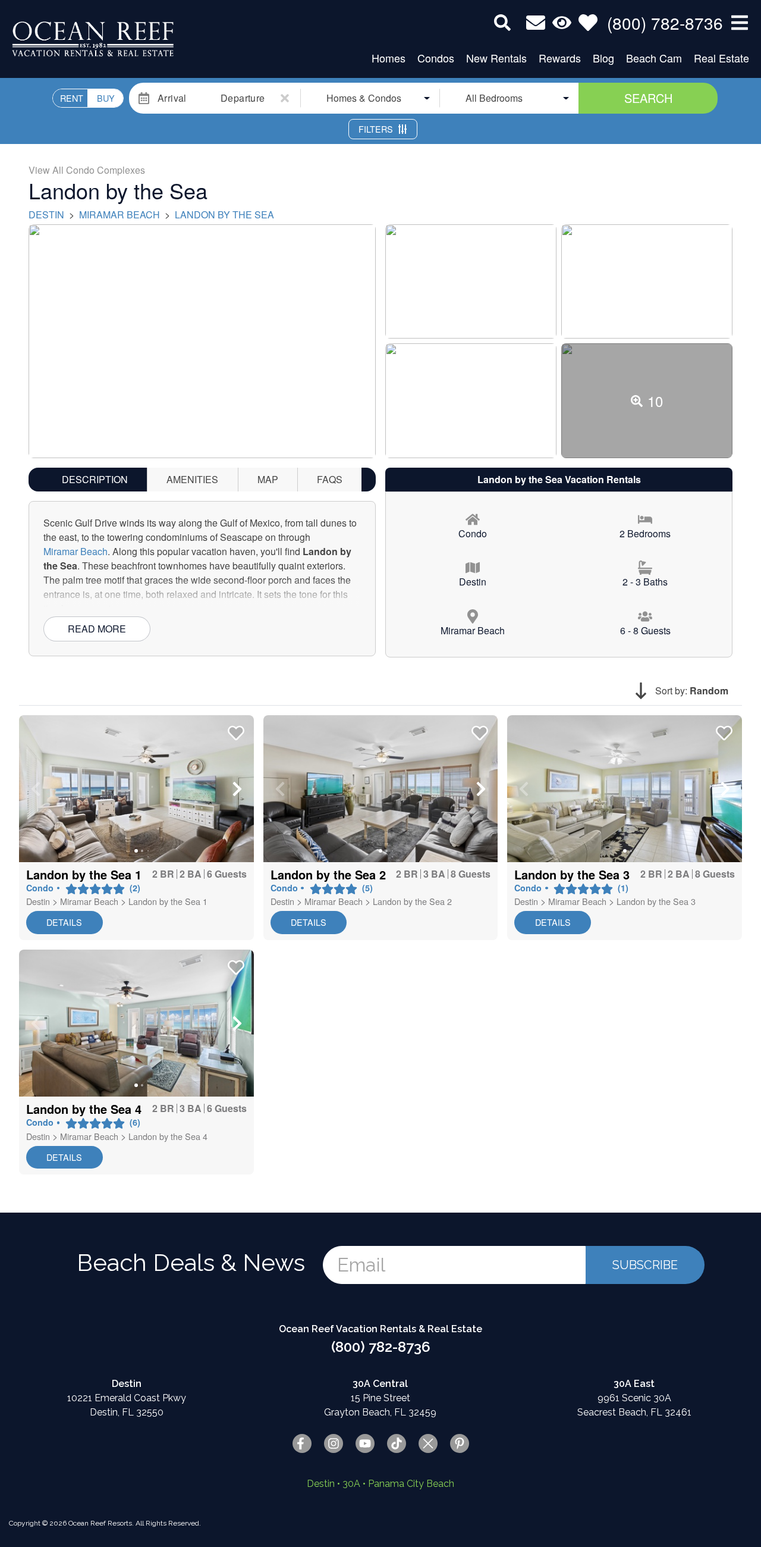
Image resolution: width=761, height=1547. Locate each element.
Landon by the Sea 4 (167, 1136)
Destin (46, 214)
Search (648, 98)
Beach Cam (654, 57)
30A (351, 1483)
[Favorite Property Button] (234, 729)
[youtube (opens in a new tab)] (365, 1443)
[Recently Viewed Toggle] (561, 22)
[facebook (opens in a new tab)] (302, 1443)
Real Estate (721, 57)
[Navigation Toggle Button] (739, 22)
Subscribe (645, 1265)
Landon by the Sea (224, 214)
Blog (603, 57)
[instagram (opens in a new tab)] (333, 1443)
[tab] (95, 479)
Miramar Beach (119, 214)
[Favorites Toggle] (588, 22)
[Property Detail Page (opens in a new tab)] (136, 788)
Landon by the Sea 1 (167, 901)
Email (361, 1265)
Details (64, 922)
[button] (36, 789)
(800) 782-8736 (380, 1346)
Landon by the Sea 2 (412, 901)
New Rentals (496, 57)
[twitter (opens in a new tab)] (428, 1443)
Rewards (560, 57)
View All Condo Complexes (87, 170)
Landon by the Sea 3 (656, 901)
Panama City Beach (411, 1483)
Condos (435, 57)
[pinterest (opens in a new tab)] (459, 1443)
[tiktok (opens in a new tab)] (396, 1443)
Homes (388, 57)
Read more (97, 628)
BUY (106, 98)
